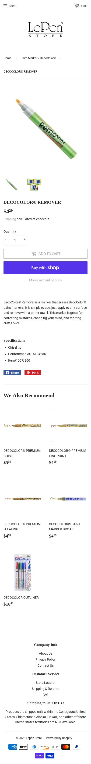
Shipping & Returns (45, 689)
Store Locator (46, 682)
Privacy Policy (45, 659)
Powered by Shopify (59, 738)
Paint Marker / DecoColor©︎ (38, 58)
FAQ (45, 695)
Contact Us (46, 665)
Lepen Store (34, 738)
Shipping (10, 219)
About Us (45, 653)
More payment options (45, 280)
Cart (84, 6)
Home (7, 58)
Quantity (10, 231)
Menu (13, 6)
